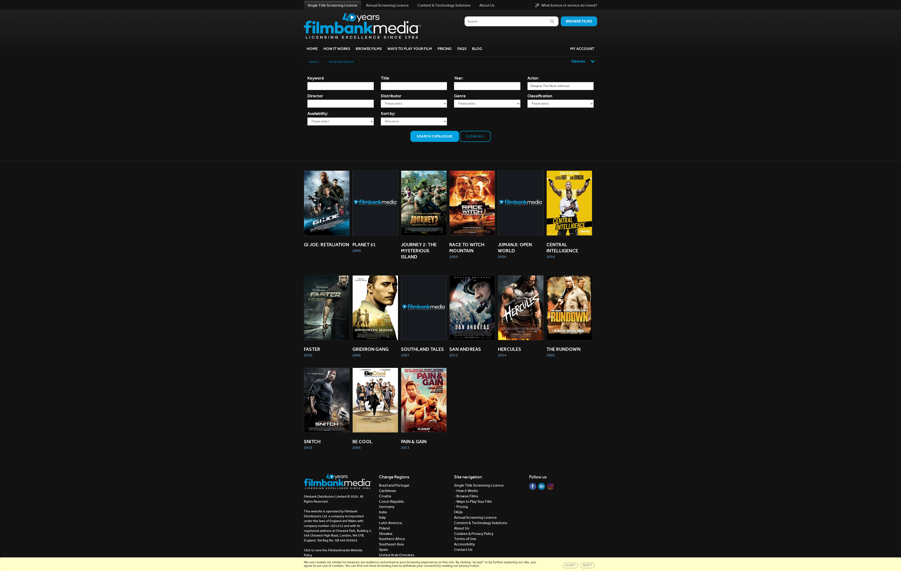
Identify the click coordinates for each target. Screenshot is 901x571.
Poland (384, 528)
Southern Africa (392, 539)
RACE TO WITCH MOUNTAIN (467, 247)
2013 (308, 447)
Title (385, 78)
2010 (308, 355)
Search (314, 62)
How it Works (336, 48)
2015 (453, 355)
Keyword (315, 78)
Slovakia (385, 533)
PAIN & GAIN (414, 441)
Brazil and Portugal (394, 485)
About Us (487, 5)
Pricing (445, 48)
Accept (570, 565)
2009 (356, 250)
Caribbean (387, 490)
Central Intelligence (562, 247)
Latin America (390, 523)
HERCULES (509, 349)
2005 (356, 447)
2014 (502, 355)
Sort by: (388, 113)
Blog (477, 48)
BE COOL (362, 441)
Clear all (475, 136)
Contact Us (463, 549)
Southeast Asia (391, 544)
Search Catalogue (434, 136)
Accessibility (464, 544)
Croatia (385, 496)
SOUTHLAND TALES (422, 349)
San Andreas (465, 349)
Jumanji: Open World (515, 247)
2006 (356, 355)
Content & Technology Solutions (444, 5)
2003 (550, 355)
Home (312, 48)
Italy (382, 517)
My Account (582, 48)
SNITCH (312, 441)
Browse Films (369, 48)
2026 (502, 256)
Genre (460, 95)
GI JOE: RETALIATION (326, 244)
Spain (383, 549)
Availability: (317, 113)
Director (315, 95)
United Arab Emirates (396, 555)
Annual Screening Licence (387, 5)
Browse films (579, 21)
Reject (587, 565)
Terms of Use (465, 539)
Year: (458, 78)
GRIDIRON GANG (370, 349)
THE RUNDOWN (563, 349)
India (383, 512)
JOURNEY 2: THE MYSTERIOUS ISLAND (419, 251)
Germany (386, 506)
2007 (405, 355)
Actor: (533, 78)
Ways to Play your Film (409, 48)
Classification (539, 95)
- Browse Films (466, 496)
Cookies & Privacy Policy (473, 533)
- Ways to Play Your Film (473, 501)
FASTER (312, 349)
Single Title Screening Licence (332, 5)
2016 (550, 256)
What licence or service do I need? (569, 5)
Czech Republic (391, 501)
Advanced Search (341, 62)
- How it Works (466, 490)
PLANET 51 (364, 244)
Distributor (391, 95)
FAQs (461, 48)
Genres (578, 61)
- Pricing (461, 506)
